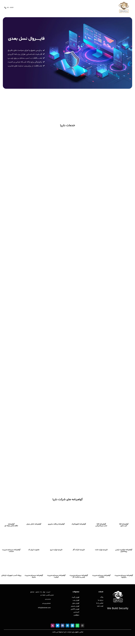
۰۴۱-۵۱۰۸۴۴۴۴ (46, 604)
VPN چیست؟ (35, 480)
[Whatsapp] (77, 625)
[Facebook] (62, 625)
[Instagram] (82, 625)
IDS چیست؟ (82, 481)
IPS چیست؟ (127, 480)
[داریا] (123, 7)
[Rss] (53, 625)
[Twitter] (57, 625)
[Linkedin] (67, 625)
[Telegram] (72, 625)
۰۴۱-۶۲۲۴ (48, 600)
